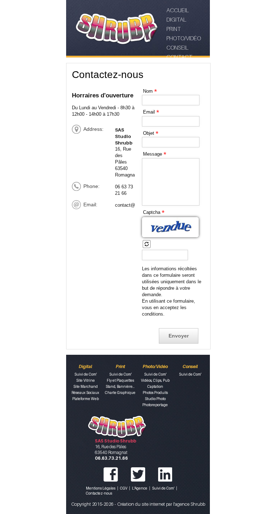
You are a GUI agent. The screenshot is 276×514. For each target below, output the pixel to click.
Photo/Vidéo (183, 38)
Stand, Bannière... (120, 386)
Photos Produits (155, 392)
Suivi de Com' (85, 374)
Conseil (177, 47)
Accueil (177, 10)
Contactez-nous (99, 493)
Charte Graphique (120, 392)
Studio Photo (155, 398)
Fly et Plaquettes (120, 380)
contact (179, 56)
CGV (123, 488)
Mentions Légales (100, 488)
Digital (176, 19)
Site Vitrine (85, 380)
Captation (155, 386)
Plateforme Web (85, 398)
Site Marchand (85, 386)
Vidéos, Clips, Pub (155, 380)
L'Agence (139, 488)
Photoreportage (155, 405)
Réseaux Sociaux (85, 392)
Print (173, 28)
